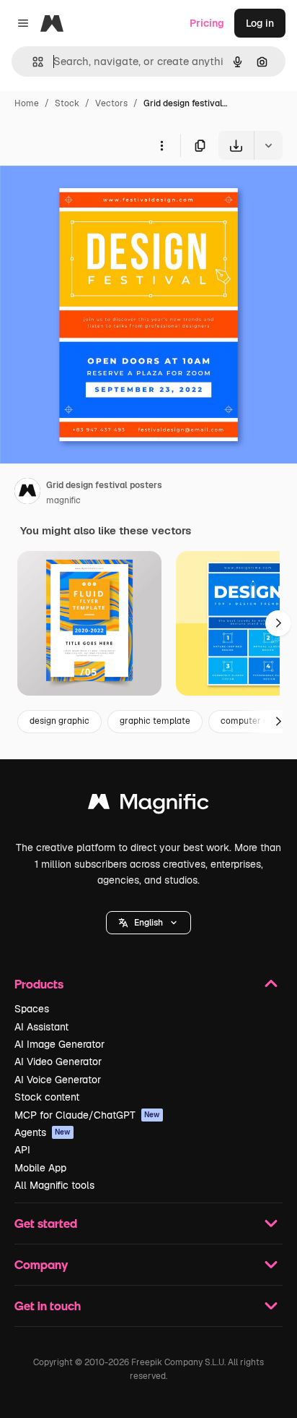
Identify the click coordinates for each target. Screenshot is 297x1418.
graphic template (155, 721)
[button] (148, 922)
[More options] (161, 145)
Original (92, 193)
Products (38, 983)
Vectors (111, 103)
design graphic (59, 721)
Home (26, 103)
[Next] (278, 623)
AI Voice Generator (57, 1079)
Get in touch (47, 1305)
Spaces (31, 1008)
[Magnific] (148, 805)
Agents (42, 1132)
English (148, 922)
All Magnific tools (54, 1185)
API (22, 1149)
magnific (63, 500)
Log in (260, 23)
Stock (67, 103)
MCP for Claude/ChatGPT (87, 1115)
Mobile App (40, 1167)
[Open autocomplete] (32, 61)
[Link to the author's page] (27, 493)
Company (41, 1264)
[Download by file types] (268, 145)
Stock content (46, 1096)
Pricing (207, 23)
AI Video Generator (58, 1061)
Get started (45, 1223)
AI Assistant (41, 1026)
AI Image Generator (59, 1044)
